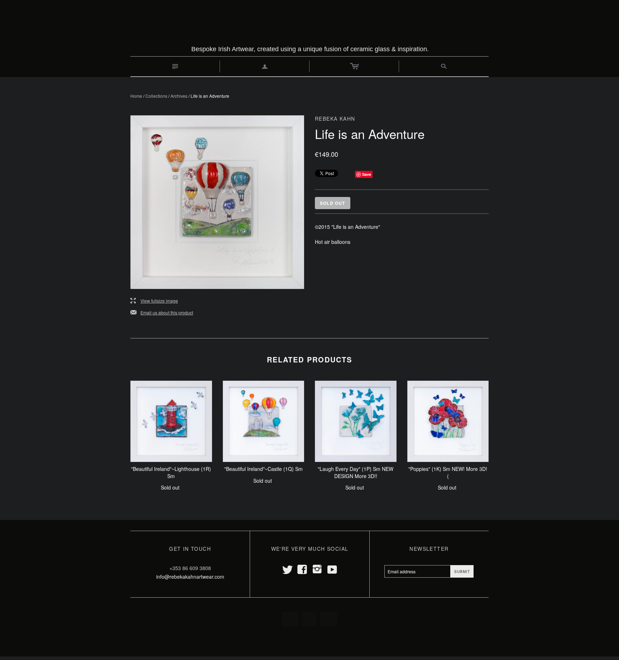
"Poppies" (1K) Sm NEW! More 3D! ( (447, 472)
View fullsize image (154, 301)
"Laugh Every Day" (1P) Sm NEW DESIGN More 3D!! (355, 472)
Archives (179, 96)
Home (136, 96)
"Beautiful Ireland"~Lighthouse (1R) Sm (171, 472)
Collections (156, 96)
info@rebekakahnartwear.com (190, 576)
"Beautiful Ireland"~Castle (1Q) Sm (263, 468)
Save (366, 174)
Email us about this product (161, 313)
